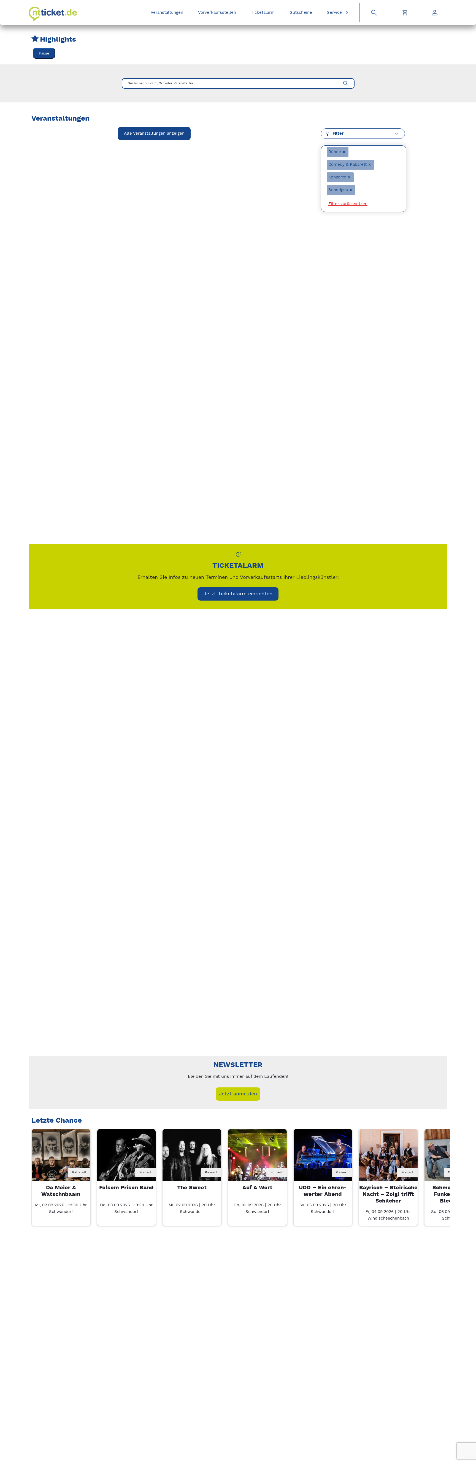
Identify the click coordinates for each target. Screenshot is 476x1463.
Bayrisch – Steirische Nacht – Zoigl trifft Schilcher (388, 1194)
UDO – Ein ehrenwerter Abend (323, 1191)
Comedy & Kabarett (347, 164)
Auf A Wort (257, 1187)
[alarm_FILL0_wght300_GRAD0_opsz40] (238, 554)
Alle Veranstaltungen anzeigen (154, 133)
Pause (44, 53)
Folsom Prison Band (126, 1187)
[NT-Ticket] (53, 14)
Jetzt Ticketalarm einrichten (238, 594)
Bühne (334, 151)
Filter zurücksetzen (347, 204)
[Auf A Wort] (257, 1158)
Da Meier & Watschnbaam (60, 1191)
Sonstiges (338, 189)
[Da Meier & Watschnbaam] (61, 1158)
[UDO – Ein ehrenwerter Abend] (323, 1158)
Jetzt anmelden (238, 1094)
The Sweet (192, 1187)
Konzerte (337, 177)
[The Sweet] (192, 1158)
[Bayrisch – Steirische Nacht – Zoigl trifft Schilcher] (388, 1158)
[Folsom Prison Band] (126, 1158)
